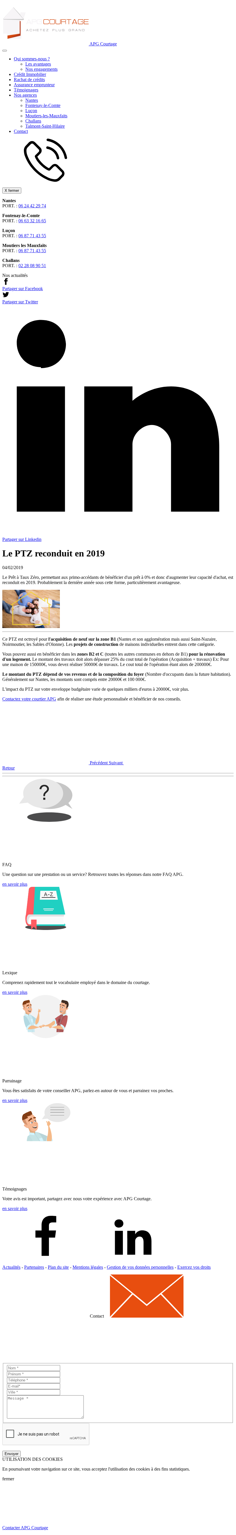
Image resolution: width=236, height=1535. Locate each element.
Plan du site (58, 1267)
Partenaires (34, 1267)
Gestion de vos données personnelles (140, 1267)
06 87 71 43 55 (32, 235)
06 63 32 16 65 (32, 220)
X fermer (12, 190)
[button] (4, 50)
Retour (8, 767)
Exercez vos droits (194, 1267)
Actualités (11, 1267)
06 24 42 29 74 (32, 205)
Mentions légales (88, 1267)
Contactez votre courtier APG (29, 698)
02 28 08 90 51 (32, 265)
